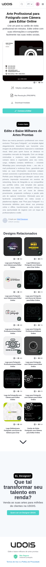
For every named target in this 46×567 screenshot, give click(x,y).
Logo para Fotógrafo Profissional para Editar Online (12, 331)
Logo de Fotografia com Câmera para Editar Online (13, 397)
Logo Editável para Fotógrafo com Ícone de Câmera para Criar (13, 430)
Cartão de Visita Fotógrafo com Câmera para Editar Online (33, 430)
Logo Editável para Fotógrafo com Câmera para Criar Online (33, 265)
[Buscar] (21, 4)
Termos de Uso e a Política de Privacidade (23, 562)
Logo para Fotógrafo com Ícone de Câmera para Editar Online (33, 298)
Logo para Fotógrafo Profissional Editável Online (33, 331)
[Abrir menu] (42, 4)
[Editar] (19, 253)
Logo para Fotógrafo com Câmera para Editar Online (13, 265)
